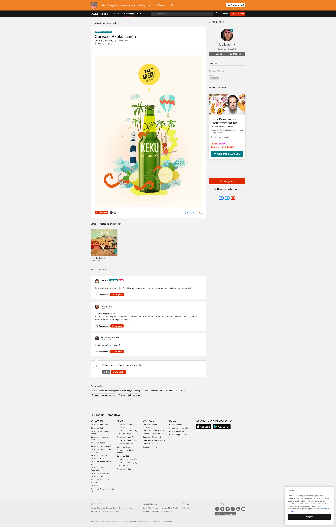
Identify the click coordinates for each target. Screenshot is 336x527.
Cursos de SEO (123, 456)
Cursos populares (176, 431)
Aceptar (309, 517)
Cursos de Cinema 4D (152, 437)
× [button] (333, 5)
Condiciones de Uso (112, 522)
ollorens (105, 280)
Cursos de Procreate (151, 434)
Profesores (168, 511)
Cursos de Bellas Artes (126, 444)
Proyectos (129, 13)
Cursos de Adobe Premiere (154, 440)
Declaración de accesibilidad (162, 522)
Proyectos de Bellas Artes (129, 395)
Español (187, 508)
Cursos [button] (115, 13)
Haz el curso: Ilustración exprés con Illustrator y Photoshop (116, 391)
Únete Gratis (118, 372)
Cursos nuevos (175, 425)
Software (148, 421)
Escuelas (131, 508)
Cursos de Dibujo (124, 434)
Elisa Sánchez (113, 40)
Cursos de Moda (97, 458)
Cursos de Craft (97, 428)
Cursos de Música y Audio (101, 473)
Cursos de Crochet (124, 466)
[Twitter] (222, 509)
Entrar (225, 13)
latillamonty (115, 224)
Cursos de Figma (150, 447)
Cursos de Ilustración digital (103, 395)
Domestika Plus (113, 511)
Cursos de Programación (127, 459)
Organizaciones (157, 511)
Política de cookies (143, 522)
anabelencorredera (110, 337)
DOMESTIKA (100, 13)
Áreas (120, 421)
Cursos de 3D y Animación (101, 446)
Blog (170, 508)
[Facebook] (217, 509)
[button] (146, 13)
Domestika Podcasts (98, 511)
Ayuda (175, 508)
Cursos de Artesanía (125, 437)
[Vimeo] (238, 509)
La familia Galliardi (98, 258)
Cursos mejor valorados (179, 428)
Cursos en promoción (178, 434)
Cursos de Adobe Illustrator (154, 430)
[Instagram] (233, 509)
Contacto (156, 508)
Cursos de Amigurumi (125, 469)
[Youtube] (243, 509)
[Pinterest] (227, 509)
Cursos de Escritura (99, 455)
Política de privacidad (128, 522)
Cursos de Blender (150, 444)
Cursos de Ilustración (153, 391)
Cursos (93, 508)
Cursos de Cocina (98, 476)
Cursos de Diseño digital (176, 391)
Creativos (122, 508)
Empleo (109, 508)
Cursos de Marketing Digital (128, 462)
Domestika (147, 508)
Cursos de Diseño (98, 443)
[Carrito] (217, 13)
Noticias (164, 508)
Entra (106, 372)
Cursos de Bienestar (99, 486)
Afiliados (146, 511)
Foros (115, 508)
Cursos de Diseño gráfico (127, 440)
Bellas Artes (214, 78)
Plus (139, 13)
